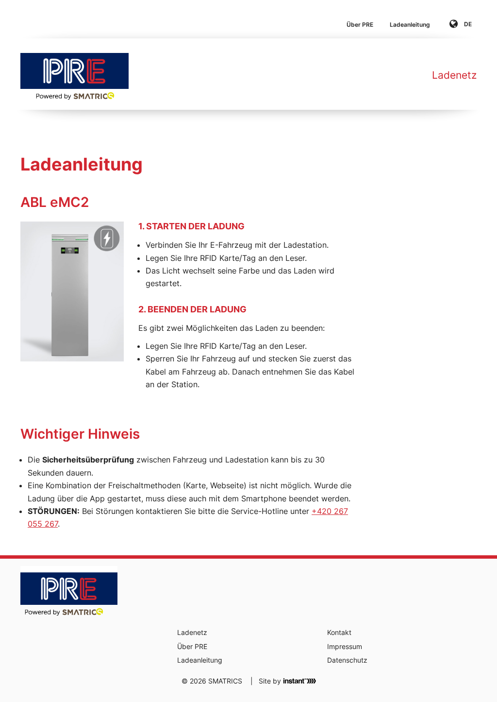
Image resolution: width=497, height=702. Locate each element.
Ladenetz (454, 75)
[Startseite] (74, 74)
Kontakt (339, 632)
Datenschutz (347, 660)
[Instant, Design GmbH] (299, 680)
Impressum (344, 646)
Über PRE (360, 24)
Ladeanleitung (410, 24)
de (467, 24)
